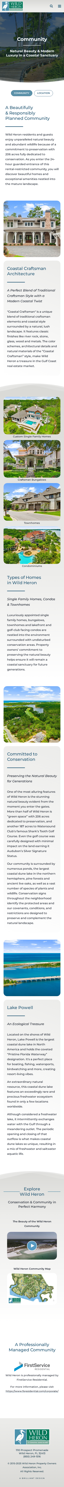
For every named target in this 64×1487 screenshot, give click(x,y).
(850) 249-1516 (32, 1456)
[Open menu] (58, 6)
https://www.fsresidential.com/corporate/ (32, 1391)
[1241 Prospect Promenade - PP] (32, 459)
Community (21, 93)
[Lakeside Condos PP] (32, 545)
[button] (32, 1246)
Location (43, 93)
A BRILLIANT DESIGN (32, 1478)
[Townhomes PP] (32, 502)
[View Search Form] (51, 6)
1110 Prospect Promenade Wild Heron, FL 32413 (32, 1452)
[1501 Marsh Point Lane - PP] (32, 415)
